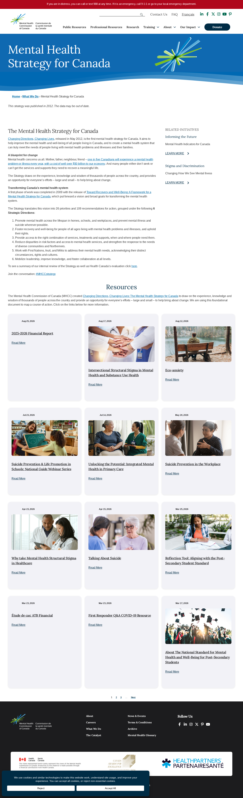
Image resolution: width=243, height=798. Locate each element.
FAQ (174, 14)
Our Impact (188, 27)
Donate (217, 27)
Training (149, 27)
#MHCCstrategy (46, 273)
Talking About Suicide (104, 558)
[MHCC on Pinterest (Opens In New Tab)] (202, 724)
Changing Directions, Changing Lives (31, 138)
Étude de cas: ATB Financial (32, 615)
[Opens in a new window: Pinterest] (230, 14)
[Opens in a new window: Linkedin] (202, 14)
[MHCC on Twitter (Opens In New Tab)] (197, 724)
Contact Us (158, 14)
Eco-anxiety (174, 370)
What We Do (30, 96)
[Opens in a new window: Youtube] (224, 14)
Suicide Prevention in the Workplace (193, 464)
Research (132, 27)
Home (16, 96)
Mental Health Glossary (142, 735)
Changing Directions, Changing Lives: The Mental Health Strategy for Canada (130, 296)
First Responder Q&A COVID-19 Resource (119, 615)
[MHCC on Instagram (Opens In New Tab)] (191, 724)
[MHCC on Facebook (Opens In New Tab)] (180, 724)
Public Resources (74, 27)
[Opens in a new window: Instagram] (219, 14)
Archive (132, 728)
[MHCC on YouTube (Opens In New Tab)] (208, 724)
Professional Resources (106, 27)
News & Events (137, 716)
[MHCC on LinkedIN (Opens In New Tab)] (185, 724)
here (134, 266)
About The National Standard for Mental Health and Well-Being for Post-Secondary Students (197, 657)
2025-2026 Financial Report (32, 333)
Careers (91, 722)
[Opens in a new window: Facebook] (207, 14)
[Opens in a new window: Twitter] (213, 14)
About (167, 27)
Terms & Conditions (140, 722)
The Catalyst (93, 735)
